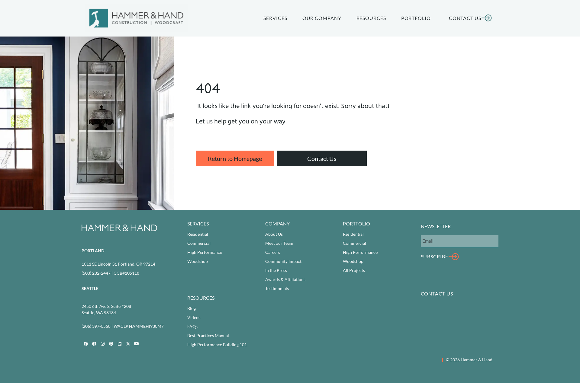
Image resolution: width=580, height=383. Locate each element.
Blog (191, 308)
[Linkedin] (119, 344)
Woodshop (197, 261)
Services (275, 18)
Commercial (199, 243)
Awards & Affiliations (285, 279)
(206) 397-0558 (96, 326)
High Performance (204, 252)
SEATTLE (90, 288)
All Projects (354, 270)
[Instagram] (102, 344)
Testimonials (277, 288)
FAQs (192, 326)
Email (426, 230)
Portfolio (416, 18)
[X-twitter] (128, 344)
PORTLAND (93, 250)
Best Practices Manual (208, 335)
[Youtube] (136, 344)
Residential (197, 234)
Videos (193, 317)
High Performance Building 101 (217, 344)
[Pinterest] (111, 344)
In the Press (276, 270)
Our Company (321, 18)
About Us (274, 234)
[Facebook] (86, 344)
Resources (371, 18)
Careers (272, 252)
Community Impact (283, 261)
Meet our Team (279, 243)
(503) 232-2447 (96, 273)
